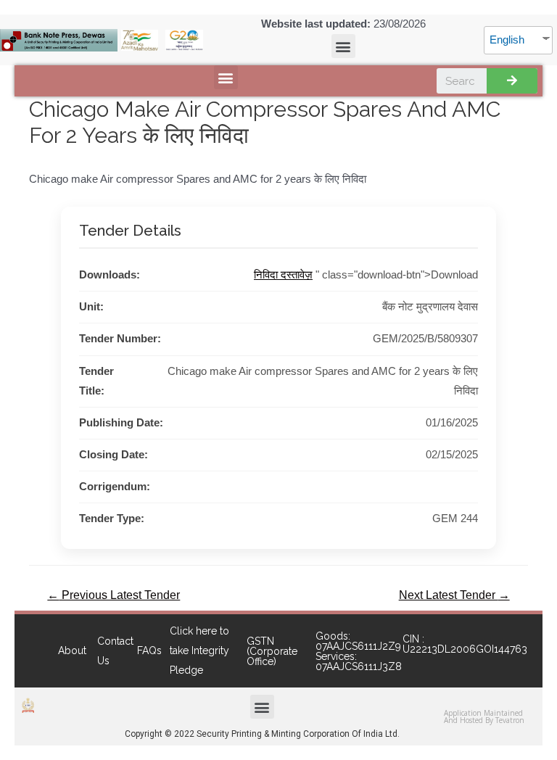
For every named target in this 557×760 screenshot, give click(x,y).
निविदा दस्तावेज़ (283, 275)
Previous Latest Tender (113, 595)
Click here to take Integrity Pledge (199, 650)
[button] (343, 46)
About (72, 650)
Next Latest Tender (454, 595)
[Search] (512, 81)
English (507, 40)
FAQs (149, 650)
